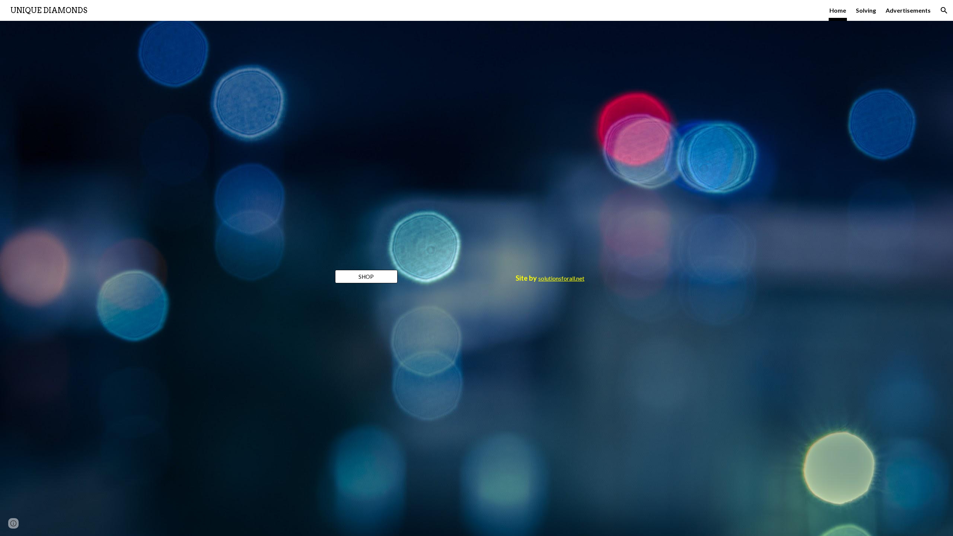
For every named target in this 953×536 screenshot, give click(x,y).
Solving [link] (866, 10)
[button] (944, 10)
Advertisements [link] (908, 10)
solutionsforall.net (561, 278)
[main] (550, 278)
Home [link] (837, 10)
